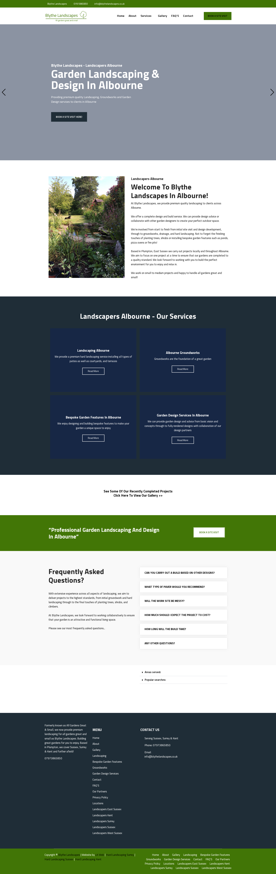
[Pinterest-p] (230, 4)
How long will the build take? (165, 629)
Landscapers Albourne (147, 178)
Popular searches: (155, 680)
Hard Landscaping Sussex (59, 859)
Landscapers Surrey (103, 821)
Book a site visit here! (69, 117)
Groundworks (99, 768)
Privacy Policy (100, 797)
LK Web (99, 855)
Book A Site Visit (217, 16)
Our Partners (99, 791)
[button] (183, 672)
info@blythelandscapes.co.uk (109, 4)
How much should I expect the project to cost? (177, 615)
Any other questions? (160, 643)
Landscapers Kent (102, 815)
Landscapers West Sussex (107, 833)
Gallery (162, 16)
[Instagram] (226, 4)
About (132, 16)
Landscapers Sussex (103, 827)
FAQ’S (175, 16)
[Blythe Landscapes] (66, 16)
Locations (97, 803)
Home (120, 16)
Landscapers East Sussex (106, 809)
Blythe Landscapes (69, 855)
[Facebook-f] (222, 4)
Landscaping (91, 97)
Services (146, 16)
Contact (188, 16)
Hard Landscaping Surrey (120, 855)
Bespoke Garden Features (107, 762)
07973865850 (80, 4)
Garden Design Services (105, 773)
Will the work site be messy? (164, 601)
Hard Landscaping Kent (88, 859)
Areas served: (153, 672)
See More (93, 369)
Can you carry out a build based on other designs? (180, 573)
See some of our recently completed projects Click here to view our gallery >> (138, 493)
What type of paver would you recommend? (175, 587)
